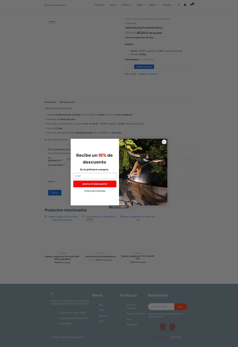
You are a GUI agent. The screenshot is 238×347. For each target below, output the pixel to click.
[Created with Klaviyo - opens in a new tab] (119, 206)
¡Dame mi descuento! (95, 183)
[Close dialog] (164, 142)
